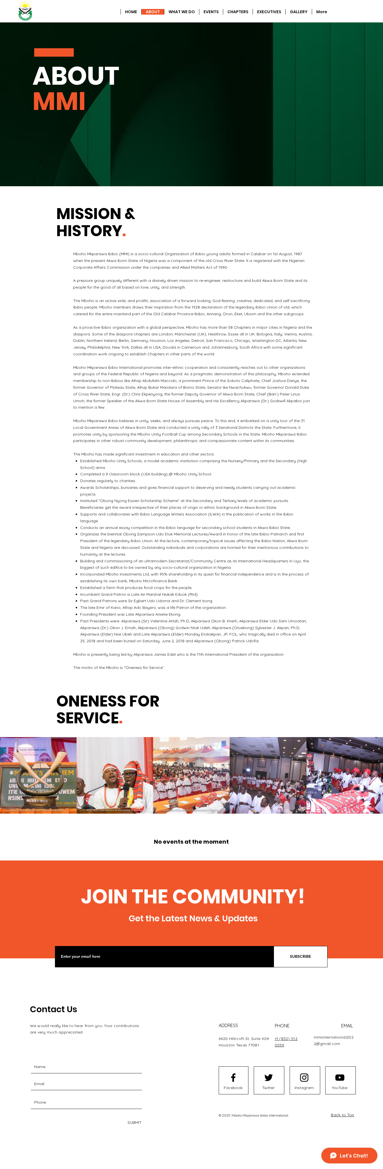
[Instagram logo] (304, 1077)
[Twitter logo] (268, 1077)
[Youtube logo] (339, 1077)
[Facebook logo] (233, 1077)
